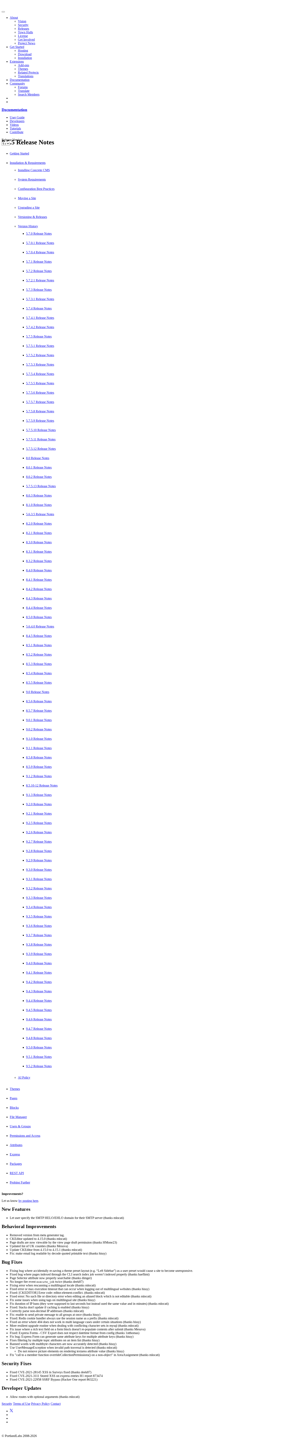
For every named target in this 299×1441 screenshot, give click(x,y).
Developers (17, 121)
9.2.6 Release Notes (39, 832)
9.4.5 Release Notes (39, 1010)
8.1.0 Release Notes (39, 505)
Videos (14, 124)
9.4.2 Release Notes (39, 982)
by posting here (28, 1200)
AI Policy (24, 1077)
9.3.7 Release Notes (39, 935)
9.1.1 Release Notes (39, 748)
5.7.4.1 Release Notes (40, 317)
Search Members (28, 94)
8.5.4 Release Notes (39, 673)
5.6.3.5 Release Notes (40, 514)
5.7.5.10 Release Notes (41, 430)
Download (25, 54)
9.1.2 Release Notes (39, 776)
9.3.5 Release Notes (39, 916)
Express (15, 1154)
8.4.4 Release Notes (39, 607)
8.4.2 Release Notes (39, 589)
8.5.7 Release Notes (39, 710)
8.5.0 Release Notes (39, 617)
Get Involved (26, 39)
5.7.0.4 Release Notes (40, 252)
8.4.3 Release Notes (39, 598)
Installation (25, 58)
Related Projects (28, 72)
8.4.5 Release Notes (39, 636)
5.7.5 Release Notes (39, 336)
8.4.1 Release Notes (39, 579)
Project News (26, 43)
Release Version (12, 140)
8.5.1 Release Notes (39, 645)
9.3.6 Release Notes (39, 926)
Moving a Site (27, 198)
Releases (23, 28)
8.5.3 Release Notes (39, 664)
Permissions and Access (25, 1135)
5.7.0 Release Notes (39, 233)
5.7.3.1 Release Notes (40, 299)
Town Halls (25, 32)
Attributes (16, 1145)
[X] (11, 1411)
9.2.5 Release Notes (39, 823)
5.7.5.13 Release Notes (41, 486)
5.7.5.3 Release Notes (40, 364)
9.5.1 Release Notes (39, 1056)
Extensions (17, 61)
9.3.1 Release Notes (39, 879)
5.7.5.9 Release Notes (40, 420)
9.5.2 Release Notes (39, 1066)
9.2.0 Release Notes (39, 804)
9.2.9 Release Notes (39, 860)
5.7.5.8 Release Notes (40, 411)
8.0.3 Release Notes (39, 495)
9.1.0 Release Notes (39, 738)
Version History (28, 226)
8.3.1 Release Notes (39, 551)
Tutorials (15, 128)
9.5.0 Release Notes (39, 1047)
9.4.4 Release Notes (39, 1000)
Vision (22, 21)
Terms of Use (21, 1403)
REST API (17, 1173)
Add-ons (23, 65)
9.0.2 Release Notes (39, 729)
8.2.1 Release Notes (39, 533)
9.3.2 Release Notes (39, 888)
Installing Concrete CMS (34, 170)
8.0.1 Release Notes (39, 467)
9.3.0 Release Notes (39, 869)
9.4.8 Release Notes (39, 1038)
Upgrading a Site (29, 207)
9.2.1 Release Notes (39, 813)
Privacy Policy (40, 1403)
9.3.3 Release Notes (39, 897)
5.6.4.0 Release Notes (40, 626)
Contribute (16, 132)
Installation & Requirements (28, 163)
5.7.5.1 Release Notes (40, 346)
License (23, 36)
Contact (56, 1403)
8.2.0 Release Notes (39, 523)
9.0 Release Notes (37, 692)
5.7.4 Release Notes (39, 308)
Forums (23, 87)
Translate (23, 91)
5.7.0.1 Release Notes (40, 243)
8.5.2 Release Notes (39, 654)
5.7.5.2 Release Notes (40, 355)
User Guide (17, 117)
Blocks (14, 1107)
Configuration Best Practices (36, 189)
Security (23, 25)
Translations (25, 76)
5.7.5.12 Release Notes (41, 448)
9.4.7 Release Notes (39, 1028)
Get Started (17, 47)
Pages (13, 1098)
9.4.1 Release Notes (39, 972)
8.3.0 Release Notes (39, 542)
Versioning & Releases (32, 217)
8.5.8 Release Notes (39, 757)
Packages (16, 1163)
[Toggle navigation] (3, 11)
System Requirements (32, 179)
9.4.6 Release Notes (39, 1019)
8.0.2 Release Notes (39, 477)
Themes (23, 69)
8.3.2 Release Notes (39, 561)
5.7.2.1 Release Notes (40, 280)
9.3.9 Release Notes (39, 954)
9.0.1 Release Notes (39, 720)
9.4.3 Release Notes (39, 991)
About (14, 17)
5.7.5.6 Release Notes (40, 392)
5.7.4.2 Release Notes (40, 327)
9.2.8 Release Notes (39, 851)
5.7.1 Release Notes (39, 261)
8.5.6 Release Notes (39, 701)
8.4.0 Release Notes (39, 570)
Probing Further (20, 1182)
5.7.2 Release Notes (39, 271)
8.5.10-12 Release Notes (42, 785)
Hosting (23, 50)
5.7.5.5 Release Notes (40, 383)
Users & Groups (20, 1126)
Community (17, 83)
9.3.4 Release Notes (39, 907)
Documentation (19, 80)
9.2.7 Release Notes (39, 841)
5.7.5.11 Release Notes (41, 439)
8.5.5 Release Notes (39, 682)
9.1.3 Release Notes (39, 795)
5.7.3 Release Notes (39, 289)
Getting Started (19, 153)
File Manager (18, 1117)
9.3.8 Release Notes (39, 944)
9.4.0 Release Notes (39, 963)
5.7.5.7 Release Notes (40, 402)
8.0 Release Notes (37, 458)
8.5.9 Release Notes (39, 766)
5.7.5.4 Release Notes (40, 374)
